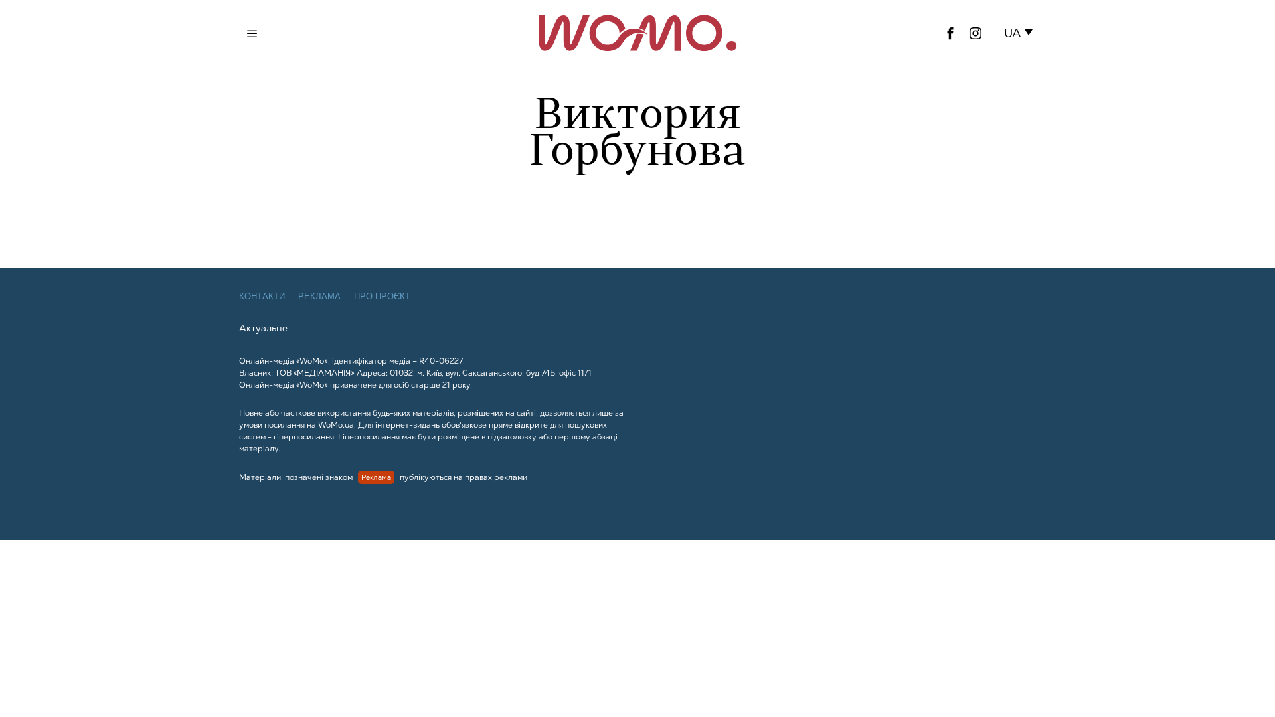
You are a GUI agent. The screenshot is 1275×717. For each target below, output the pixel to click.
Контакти (262, 296)
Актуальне (263, 328)
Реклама (319, 296)
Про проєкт (382, 296)
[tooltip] (950, 33)
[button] (1021, 33)
